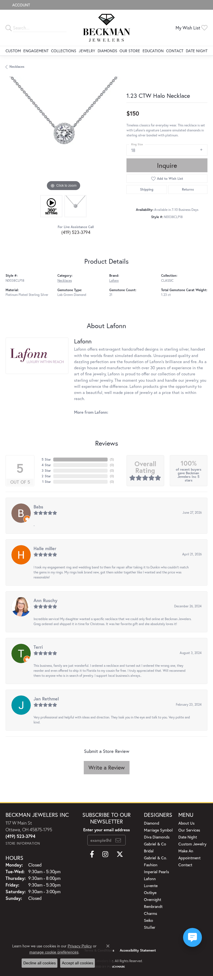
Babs (38, 507)
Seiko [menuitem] (148, 920)
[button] (20, 5)
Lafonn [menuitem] (150, 878)
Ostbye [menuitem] (150, 892)
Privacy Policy (80, 946)
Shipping (146, 189)
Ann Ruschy (45, 600)
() (112, 459)
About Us (186, 823)
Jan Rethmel (46, 699)
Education (153, 50)
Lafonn (114, 280)
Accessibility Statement (138, 950)
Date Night (196, 50)
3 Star (46, 470)
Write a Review (106, 767)
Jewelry (87, 50)
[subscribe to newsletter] (118, 840)
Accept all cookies (77, 963)
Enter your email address (106, 829)
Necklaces (16, 66)
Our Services (189, 830)
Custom (13, 50)
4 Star (46, 465)
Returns (188, 189)
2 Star (46, 476)
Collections (63, 50)
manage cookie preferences (53, 952)
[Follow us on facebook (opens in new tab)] (92, 854)
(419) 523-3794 (75, 232)
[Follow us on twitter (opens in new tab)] (120, 854)
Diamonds (107, 50)
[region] (63, 134)
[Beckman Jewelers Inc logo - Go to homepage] (106, 28)
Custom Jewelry (192, 844)
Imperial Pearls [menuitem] (156, 871)
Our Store (130, 50)
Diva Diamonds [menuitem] (157, 837)
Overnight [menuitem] (152, 899)
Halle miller (45, 548)
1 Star (46, 482)
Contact (174, 50)
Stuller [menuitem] (149, 927)
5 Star (46, 459)
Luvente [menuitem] (151, 885)
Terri (38, 647)
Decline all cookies (39, 963)
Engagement (36, 50)
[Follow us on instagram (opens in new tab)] (105, 854)
